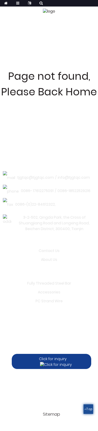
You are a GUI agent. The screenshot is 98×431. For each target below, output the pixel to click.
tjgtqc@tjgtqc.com (35, 177)
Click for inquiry (53, 358)
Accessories (49, 292)
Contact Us (49, 250)
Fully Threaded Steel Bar (49, 283)
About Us (49, 259)
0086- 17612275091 (37, 190)
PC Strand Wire (49, 301)
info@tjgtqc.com (74, 177)
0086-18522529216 (73, 190)
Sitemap (51, 414)
